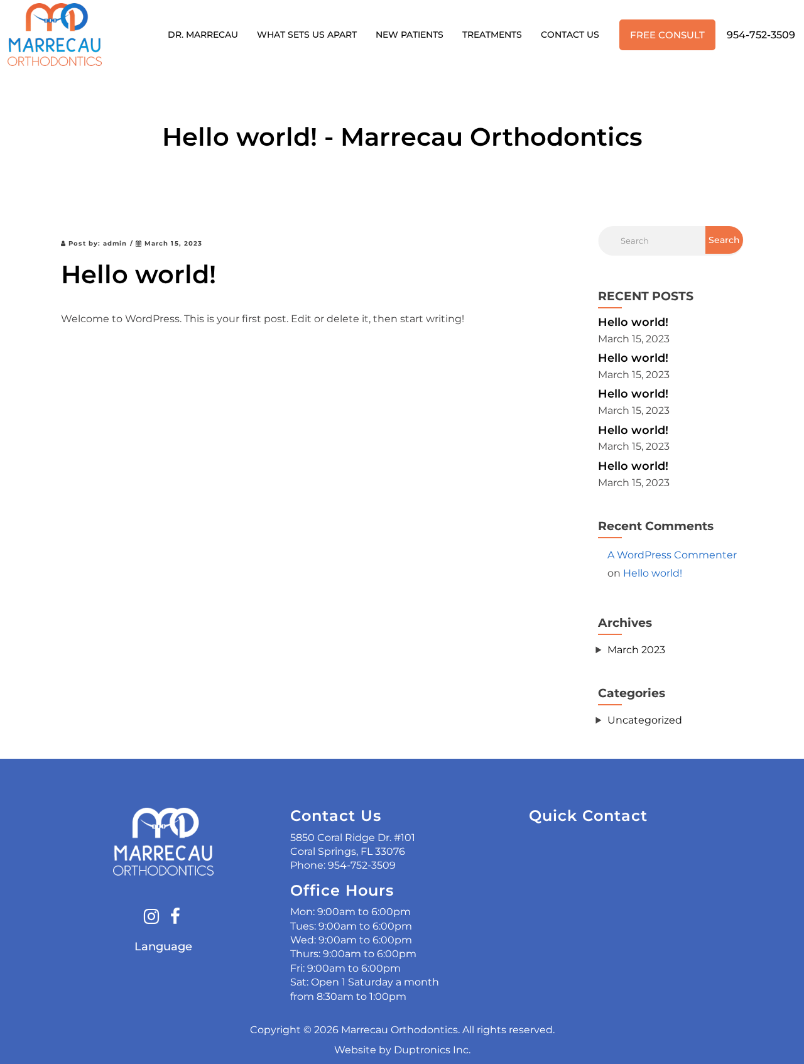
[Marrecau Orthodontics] (55, 35)
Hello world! (633, 322)
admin (115, 243)
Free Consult (667, 35)
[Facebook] (175, 918)
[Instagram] (151, 918)
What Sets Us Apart (307, 34)
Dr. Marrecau (203, 34)
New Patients (409, 34)
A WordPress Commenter (672, 555)
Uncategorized (644, 720)
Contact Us (570, 34)
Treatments (492, 34)
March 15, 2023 (172, 243)
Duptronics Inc (431, 1050)
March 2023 (636, 650)
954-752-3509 (761, 35)
